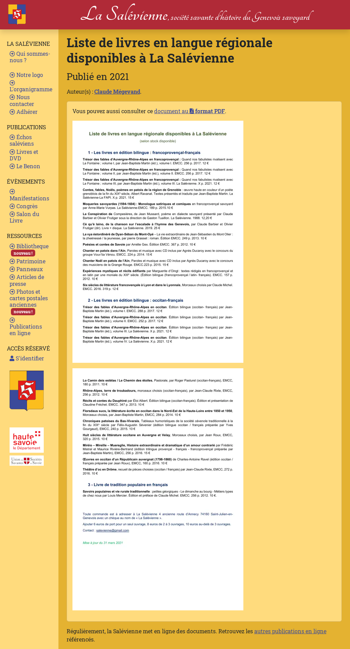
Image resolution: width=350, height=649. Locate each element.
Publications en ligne (26, 329)
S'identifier (29, 358)
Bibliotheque (31, 249)
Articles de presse (27, 280)
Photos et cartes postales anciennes (29, 301)
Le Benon (27, 166)
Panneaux (29, 269)
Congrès (26, 206)
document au (189, 111)
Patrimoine (30, 261)
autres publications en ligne (290, 631)
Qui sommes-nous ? (30, 57)
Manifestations (29, 198)
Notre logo (29, 74)
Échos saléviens (22, 140)
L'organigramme (31, 89)
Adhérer (26, 111)
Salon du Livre (24, 217)
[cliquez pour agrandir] (157, 240)
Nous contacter (22, 100)
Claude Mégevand (117, 91)
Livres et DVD (24, 155)
